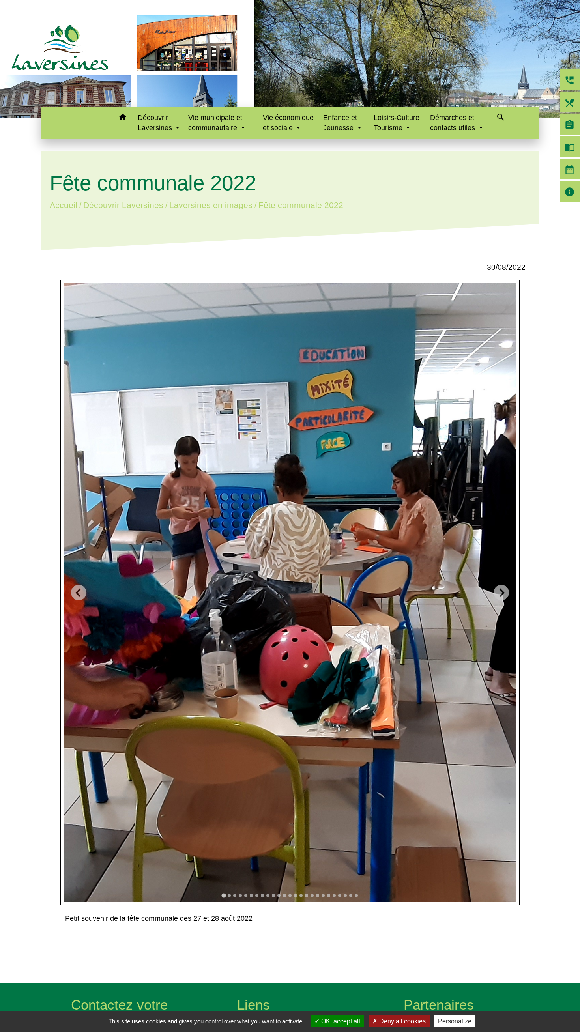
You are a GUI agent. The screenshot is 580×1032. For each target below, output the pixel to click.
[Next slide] (501, 592)
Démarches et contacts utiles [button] (453, 123)
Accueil (63, 204)
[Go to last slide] (78, 592)
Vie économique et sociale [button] (288, 123)
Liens (253, 1004)
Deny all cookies (402, 1021)
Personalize (454, 1021)
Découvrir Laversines (123, 204)
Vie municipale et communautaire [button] (215, 123)
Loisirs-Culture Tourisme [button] (396, 123)
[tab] (223, 895)
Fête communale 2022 (300, 204)
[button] (122, 119)
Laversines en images (211, 204)
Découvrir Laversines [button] (156, 123)
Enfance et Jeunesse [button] (340, 123)
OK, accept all (340, 1021)
